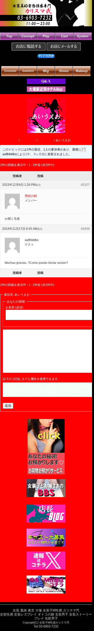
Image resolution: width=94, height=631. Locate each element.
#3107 (85, 184)
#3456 (85, 229)
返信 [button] (38, 184)
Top (9, 36)
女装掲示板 (45, 140)
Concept (27, 36)
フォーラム (28, 140)
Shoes (64, 71)
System (82, 36)
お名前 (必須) (14, 307)
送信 (8, 405)
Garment (28, 71)
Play (46, 36)
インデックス (9, 140)
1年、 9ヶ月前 (35, 154)
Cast (64, 36)
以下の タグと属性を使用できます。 (32, 379)
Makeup (82, 71)
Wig (46, 71)
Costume (10, 71)
